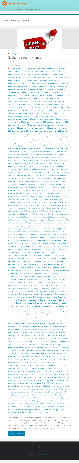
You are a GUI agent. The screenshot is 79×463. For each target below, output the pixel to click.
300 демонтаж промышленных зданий (21, 184)
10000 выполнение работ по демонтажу (34, 75)
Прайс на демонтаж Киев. (25, 57)
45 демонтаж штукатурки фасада (33, 321)
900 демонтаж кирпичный (24, 401)
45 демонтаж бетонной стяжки (57, 247)
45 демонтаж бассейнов (23, 241)
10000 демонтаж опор (31, 81)
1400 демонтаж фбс (27, 95)
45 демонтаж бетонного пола (34, 247)
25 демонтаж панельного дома (19, 152)
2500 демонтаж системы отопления (43, 172)
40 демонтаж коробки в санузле (28, 229)
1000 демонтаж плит (53, 72)
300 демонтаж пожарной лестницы (36, 181)
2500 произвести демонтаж (57, 175)
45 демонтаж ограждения (17, 282)
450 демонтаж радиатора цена (49, 344)
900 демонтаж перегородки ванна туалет (40, 404)
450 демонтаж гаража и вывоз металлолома (38, 333)
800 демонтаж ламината (21, 395)
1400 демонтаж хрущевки (44, 95)
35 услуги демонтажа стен (36, 208)
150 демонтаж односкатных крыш (54, 107)
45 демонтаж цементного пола (47, 318)
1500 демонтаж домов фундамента (35, 116)
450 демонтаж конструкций (23, 338)
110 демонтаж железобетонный (51, 81)
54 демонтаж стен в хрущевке (54, 380)
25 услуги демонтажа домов (23, 155)
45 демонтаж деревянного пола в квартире (37, 261)
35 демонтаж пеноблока (54, 202)
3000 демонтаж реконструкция (30, 199)
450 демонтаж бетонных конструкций (45, 330)
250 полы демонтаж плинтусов (24, 161)
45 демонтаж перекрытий (49, 288)
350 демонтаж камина (54, 208)
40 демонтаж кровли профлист (52, 229)
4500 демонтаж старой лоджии (37, 356)
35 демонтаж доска (38, 202)
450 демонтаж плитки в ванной (45, 338)
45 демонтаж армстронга (37, 238)
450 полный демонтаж (55, 353)
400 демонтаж (22, 238)
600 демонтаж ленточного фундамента (28, 386)
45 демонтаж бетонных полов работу (44, 250)
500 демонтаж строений (48, 374)
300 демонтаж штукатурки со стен (40, 187)
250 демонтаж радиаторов (40, 158)
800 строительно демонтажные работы (45, 395)
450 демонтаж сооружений (59, 347)
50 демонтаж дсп (36, 359)
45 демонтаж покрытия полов (28, 294)
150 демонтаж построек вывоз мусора (44, 110)
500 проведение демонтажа (31, 377)
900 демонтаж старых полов (28, 410)
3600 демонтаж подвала (37, 220)
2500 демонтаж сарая (22, 172)
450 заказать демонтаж (38, 353)
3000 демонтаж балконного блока (53, 190)
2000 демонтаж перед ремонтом (24, 134)
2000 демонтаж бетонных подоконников (30, 128)
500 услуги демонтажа (49, 377)
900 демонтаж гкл (27, 398)
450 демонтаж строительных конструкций (54, 350)
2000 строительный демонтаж (33, 137)
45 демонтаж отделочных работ (55, 282)
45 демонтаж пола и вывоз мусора (44, 297)
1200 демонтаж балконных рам (55, 89)
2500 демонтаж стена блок (36, 175)
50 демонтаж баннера (21, 359)
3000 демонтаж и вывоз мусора (49, 193)
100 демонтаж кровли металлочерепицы (39, 69)
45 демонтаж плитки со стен (47, 291)
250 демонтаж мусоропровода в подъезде (49, 155)
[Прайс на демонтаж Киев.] (39, 42)
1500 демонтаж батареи (51, 113)
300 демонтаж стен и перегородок (48, 184)
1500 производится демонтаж (52, 122)
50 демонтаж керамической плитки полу (36, 362)
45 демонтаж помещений (48, 300)
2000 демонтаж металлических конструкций (41, 131)
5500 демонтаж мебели (37, 383)
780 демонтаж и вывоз (39, 392)
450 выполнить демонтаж (39, 327)
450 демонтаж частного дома (18, 353)
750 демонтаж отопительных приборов (43, 389)
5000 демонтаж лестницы (33, 380)
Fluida (39, 454)
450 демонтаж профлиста (28, 344)
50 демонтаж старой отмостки (48, 368)
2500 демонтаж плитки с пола (39, 169)
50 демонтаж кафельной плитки (54, 359)
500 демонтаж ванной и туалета (52, 371)
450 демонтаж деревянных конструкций (39, 336)
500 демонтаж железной (30, 374)
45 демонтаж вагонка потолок (30, 253)
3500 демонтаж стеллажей (56, 217)
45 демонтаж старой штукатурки (45, 306)
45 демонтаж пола (46, 294)
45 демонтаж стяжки (55, 312)
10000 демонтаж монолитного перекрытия (48, 78)
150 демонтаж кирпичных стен (55, 104)
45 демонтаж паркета (30, 285)
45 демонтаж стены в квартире (35, 312)
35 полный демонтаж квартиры (56, 205)
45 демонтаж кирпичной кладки (35, 273)
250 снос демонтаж (43, 161)
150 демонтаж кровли (33, 107)
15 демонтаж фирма (51, 98)
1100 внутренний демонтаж (36, 84)
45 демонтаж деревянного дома (47, 258)
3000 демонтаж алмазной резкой (28, 190)
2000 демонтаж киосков (16, 131)
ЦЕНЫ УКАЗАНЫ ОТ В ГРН (41, 413)
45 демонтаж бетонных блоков (19, 250)
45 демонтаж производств (24, 303)
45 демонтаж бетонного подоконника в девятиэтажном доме (36, 244)
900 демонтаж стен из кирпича (50, 410)
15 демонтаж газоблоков (21, 98)
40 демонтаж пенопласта (41, 232)
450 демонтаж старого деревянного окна (23, 350)
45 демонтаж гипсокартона (25, 258)
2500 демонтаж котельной (44, 166)
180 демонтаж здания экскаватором (40, 125)
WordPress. (46, 454)
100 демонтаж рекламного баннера (32, 72)
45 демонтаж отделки (35, 282)
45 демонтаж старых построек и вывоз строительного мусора (40, 309)
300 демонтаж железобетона (51, 178)
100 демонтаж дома (17, 69)
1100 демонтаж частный (55, 86)
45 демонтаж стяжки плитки (36, 315)
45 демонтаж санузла (42, 303)
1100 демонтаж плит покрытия (35, 86)
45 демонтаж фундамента (56, 315)
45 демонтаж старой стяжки (23, 306)
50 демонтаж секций (29, 368)
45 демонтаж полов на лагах (28, 300)
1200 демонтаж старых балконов (48, 92)
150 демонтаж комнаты (16, 107)
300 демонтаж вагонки (16, 178)
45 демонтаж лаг (20, 279)
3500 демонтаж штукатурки (17, 220)
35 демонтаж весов (23, 202)
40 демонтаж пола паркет (28, 235)
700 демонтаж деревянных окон (54, 386)
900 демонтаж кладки (41, 401)
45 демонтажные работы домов (25, 324)
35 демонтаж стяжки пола (35, 205)
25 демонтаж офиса (61, 149)
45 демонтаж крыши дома (41, 276)
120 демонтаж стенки (35, 89)
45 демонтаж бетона (40, 241)
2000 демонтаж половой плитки (48, 134)
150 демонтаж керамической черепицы (30, 104)
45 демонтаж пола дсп (23, 297)
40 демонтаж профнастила (47, 235)
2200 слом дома (47, 149)
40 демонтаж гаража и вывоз (37, 226)
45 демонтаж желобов (37, 264)
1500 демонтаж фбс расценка (30, 122)
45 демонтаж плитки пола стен (24, 291)
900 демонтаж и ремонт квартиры (46, 398)
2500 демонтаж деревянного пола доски (45, 164)
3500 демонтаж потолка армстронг (33, 217)
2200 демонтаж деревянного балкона (44, 140)
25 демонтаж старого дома (41, 152)
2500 (53, 161)
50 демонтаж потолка (47, 365)
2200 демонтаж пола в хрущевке (29, 146)
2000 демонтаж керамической (56, 128)
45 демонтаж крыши (24, 276)
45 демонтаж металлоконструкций (39, 279)
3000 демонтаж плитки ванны (36, 196)
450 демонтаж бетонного (22, 330)
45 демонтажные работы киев (48, 324)
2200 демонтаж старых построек (53, 146)
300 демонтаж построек (58, 181)
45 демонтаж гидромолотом (44, 256)
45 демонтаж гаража (25, 256)
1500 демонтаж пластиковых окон (41, 119)
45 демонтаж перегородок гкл (27, 288)
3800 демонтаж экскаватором (35, 223)
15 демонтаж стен (37, 98)
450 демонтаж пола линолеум (47, 341)
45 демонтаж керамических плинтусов (45, 270)
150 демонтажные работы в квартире (28, 113)
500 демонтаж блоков (32, 371)
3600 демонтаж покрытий (56, 220)
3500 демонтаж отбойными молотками (33, 214)
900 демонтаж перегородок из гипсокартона (40, 407)
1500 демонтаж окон (56, 116)
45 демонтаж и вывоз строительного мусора (33, 267)
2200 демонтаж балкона (53, 137)
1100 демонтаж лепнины (56, 84)
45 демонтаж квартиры (22, 270)
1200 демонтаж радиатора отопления (21, 92)
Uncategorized (15, 54)
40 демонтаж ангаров (55, 223)
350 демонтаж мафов (31, 211)
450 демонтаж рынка (41, 347)
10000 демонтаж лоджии (23, 78)
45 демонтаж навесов (60, 279)
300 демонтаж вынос (32, 178)
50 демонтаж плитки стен (29, 365)
